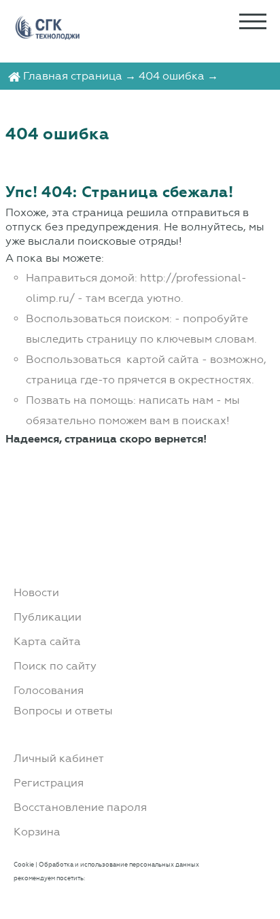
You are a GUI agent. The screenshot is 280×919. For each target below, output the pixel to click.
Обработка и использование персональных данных (119, 864)
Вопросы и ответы (63, 710)
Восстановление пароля (80, 807)
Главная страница (72, 75)
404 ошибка (172, 75)
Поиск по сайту (55, 665)
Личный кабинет (59, 758)
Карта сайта (47, 641)
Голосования (49, 690)
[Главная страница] (14, 75)
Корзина (37, 831)
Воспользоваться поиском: (99, 318)
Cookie (24, 864)
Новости (36, 592)
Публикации (48, 616)
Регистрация (49, 782)
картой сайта (162, 359)
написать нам (176, 400)
